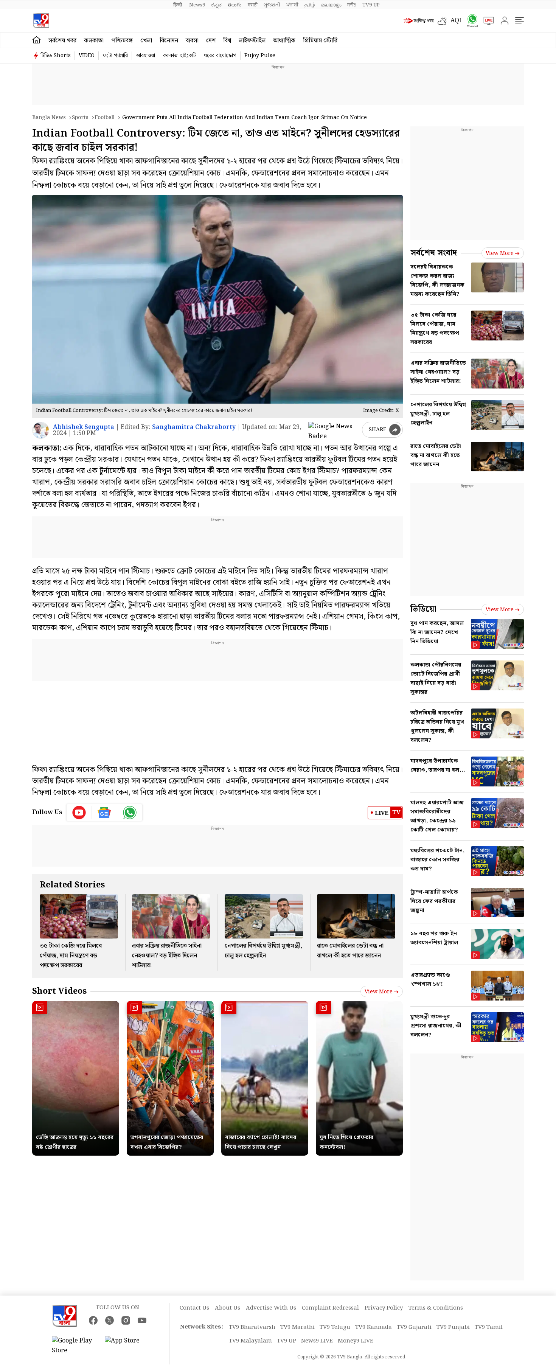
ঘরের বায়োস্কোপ (220, 55)
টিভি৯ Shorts (55, 55)
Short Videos (59, 991)
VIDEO (87, 55)
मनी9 (351, 5)
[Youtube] (79, 812)
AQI (455, 20)
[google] (333, 430)
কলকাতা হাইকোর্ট (179, 55)
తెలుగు (235, 5)
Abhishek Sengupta (83, 427)
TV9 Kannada (373, 1327)
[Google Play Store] (74, 1346)
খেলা (146, 40)
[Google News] (104, 812)
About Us (227, 1308)
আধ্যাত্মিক (284, 40)
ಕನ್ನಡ (216, 5)
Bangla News (49, 117)
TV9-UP (371, 5)
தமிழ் (309, 5)
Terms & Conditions (435, 1308)
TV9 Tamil (489, 1327)
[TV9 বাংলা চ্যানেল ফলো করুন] (469, 20)
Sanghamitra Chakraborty (194, 427)
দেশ (211, 40)
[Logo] (41, 20)
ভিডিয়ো (423, 609)
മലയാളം (331, 5)
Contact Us (194, 1308)
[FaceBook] (93, 1320)
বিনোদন (169, 40)
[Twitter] (109, 1320)
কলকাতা (94, 40)
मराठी (253, 5)
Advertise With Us (271, 1308)
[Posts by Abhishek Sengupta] (40, 430)
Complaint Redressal (330, 1308)
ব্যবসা (192, 40)
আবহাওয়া (145, 55)
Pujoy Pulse (259, 55)
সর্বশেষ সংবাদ (433, 252)
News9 (197, 5)
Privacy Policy (384, 1308)
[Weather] (444, 20)
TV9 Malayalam (250, 1341)
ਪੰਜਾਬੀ (292, 5)
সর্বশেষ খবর (62, 40)
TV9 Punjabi (453, 1327)
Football (105, 117)
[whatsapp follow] (129, 812)
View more (379, 992)
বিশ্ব (227, 40)
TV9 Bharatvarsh (252, 1327)
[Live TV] (486, 21)
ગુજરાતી (272, 5)
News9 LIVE (317, 1341)
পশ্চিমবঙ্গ (122, 40)
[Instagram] (125, 1320)
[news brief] (419, 20)
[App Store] (127, 1346)
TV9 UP (286, 1341)
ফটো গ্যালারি (115, 55)
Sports (80, 117)
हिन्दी (178, 5)
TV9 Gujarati (414, 1327)
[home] (36, 40)
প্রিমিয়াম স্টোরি (320, 40)
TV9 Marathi (297, 1327)
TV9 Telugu (335, 1327)
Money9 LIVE (355, 1341)
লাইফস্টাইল (252, 40)
